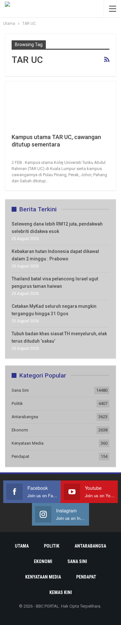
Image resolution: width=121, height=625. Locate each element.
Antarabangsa (25, 416)
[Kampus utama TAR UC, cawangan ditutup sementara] (45, 109)
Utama (22, 546)
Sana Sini (20, 390)
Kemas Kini (60, 592)
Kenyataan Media (28, 443)
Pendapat (20, 456)
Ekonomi (20, 430)
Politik (17, 403)
